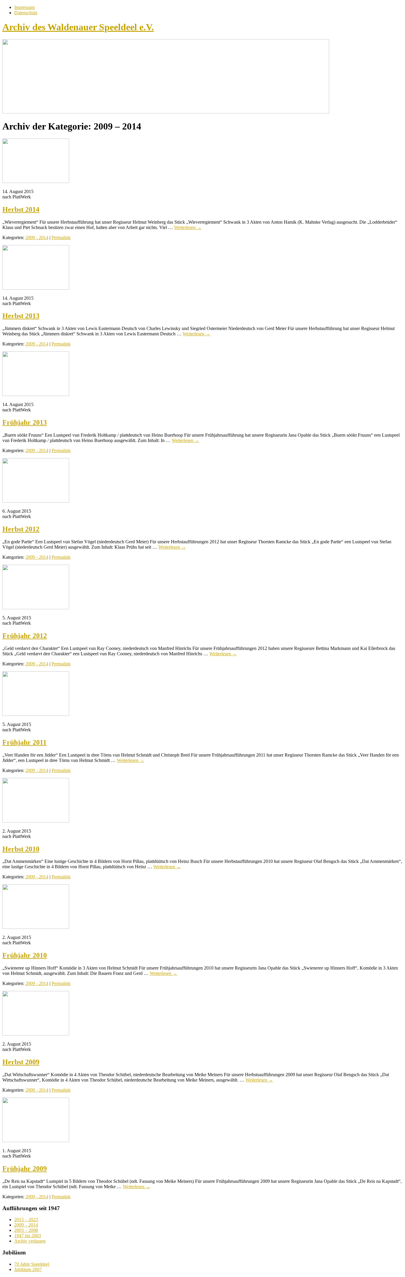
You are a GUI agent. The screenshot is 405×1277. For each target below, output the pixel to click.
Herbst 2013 (20, 316)
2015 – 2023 (26, 1219)
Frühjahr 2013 (24, 422)
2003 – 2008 (26, 1230)
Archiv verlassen (30, 1240)
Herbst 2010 (20, 849)
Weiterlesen (188, 227)
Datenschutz (25, 12)
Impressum (24, 7)
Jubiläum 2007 (28, 1269)
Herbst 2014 (20, 209)
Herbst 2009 (20, 1062)
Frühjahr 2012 (24, 636)
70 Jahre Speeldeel (31, 1264)
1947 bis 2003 (27, 1235)
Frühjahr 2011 (24, 742)
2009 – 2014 (26, 1224)
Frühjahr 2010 (24, 955)
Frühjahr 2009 (24, 1168)
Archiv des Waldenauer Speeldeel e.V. (78, 27)
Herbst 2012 (20, 529)
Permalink (61, 237)
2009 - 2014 (36, 237)
